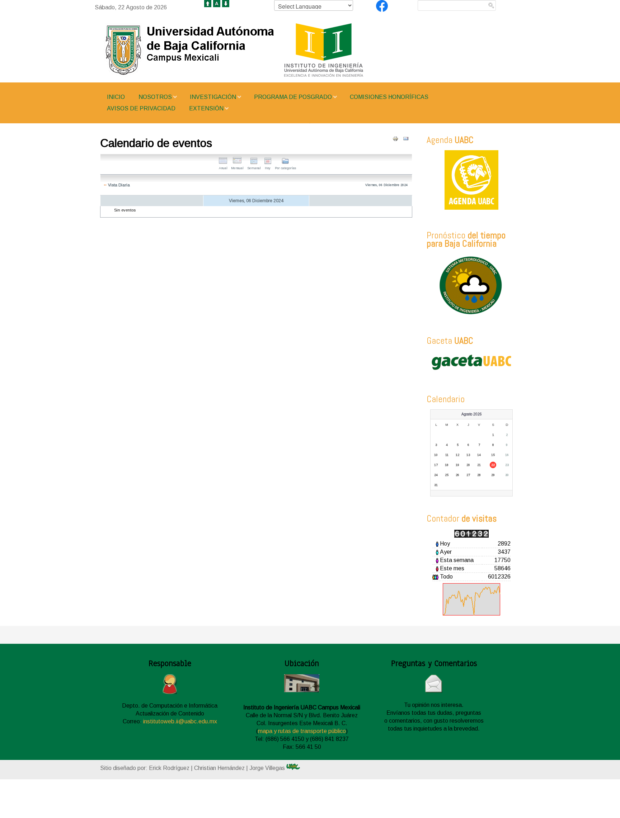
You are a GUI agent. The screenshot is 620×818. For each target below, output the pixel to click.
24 (436, 475)
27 (468, 475)
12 (457, 455)
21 (479, 465)
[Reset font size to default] (216, 3)
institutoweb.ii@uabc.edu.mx (180, 721)
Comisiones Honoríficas (389, 97)
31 (436, 485)
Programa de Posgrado (293, 97)
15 (493, 455)
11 (446, 455)
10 (436, 455)
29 (493, 475)
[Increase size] (207, 3)
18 (446, 465)
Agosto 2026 (471, 414)
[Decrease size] (225, 3)
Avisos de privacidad (141, 108)
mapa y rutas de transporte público (302, 731)
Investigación (213, 97)
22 (493, 465)
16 (507, 455)
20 (468, 465)
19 (457, 465)
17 (436, 465)
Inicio (116, 97)
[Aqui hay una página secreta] (299, 767)
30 (507, 475)
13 (468, 455)
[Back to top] (215, 804)
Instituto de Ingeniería (256, 50)
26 (457, 475)
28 (479, 475)
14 (479, 455)
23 (507, 465)
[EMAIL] (406, 139)
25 (446, 475)
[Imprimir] (395, 139)
